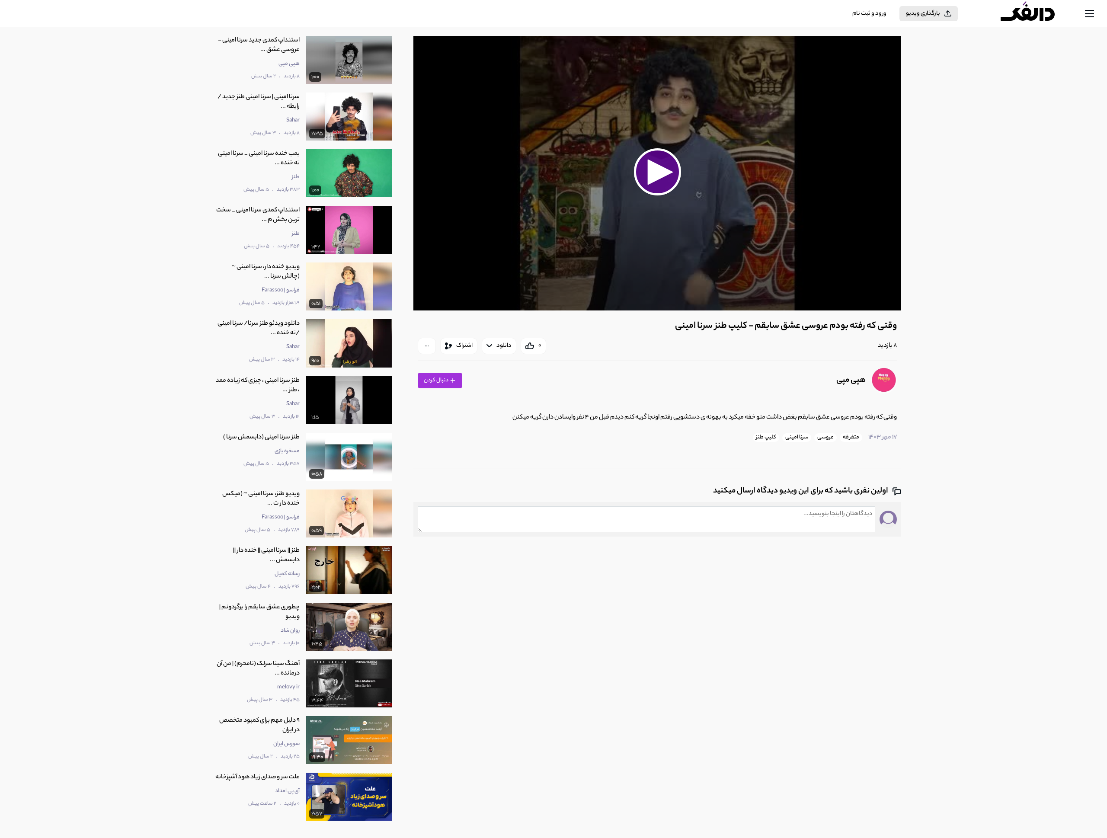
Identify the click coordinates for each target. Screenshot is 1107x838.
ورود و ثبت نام (869, 14)
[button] (657, 172)
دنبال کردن (436, 380)
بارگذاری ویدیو (923, 14)
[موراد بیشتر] (427, 346)
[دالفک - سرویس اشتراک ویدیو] (1035, 14)
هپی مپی (851, 380)
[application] (657, 173)
